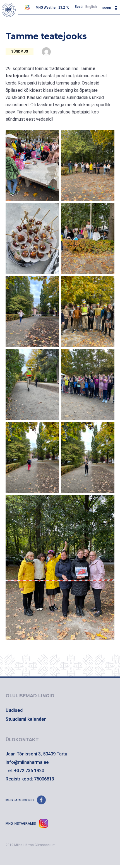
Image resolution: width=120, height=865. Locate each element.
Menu (106, 8)
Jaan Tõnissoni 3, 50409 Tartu (36, 754)
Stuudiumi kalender (26, 719)
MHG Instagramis (21, 824)
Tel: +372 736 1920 (25, 770)
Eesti (79, 7)
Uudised (14, 710)
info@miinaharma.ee (27, 762)
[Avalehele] (9, 10)
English (91, 7)
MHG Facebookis (20, 800)
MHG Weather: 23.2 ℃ (52, 7)
